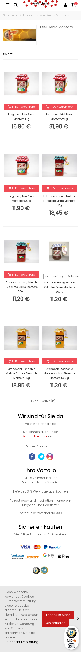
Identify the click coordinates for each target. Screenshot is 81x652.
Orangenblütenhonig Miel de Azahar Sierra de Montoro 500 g (59, 373)
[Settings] (65, 5)
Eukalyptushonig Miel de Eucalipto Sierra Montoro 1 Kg (59, 200)
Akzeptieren (55, 623)
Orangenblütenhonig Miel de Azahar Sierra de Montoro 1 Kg (21, 373)
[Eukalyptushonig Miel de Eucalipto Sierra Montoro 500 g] (21, 251)
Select (8, 54)
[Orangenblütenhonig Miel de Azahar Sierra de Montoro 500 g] (59, 338)
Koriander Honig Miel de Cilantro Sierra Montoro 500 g (59, 287)
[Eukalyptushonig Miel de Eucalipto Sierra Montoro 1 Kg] (59, 165)
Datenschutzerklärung (21, 642)
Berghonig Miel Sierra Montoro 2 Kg (59, 117)
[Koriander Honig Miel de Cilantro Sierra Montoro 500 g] (59, 251)
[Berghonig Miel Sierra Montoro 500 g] (21, 165)
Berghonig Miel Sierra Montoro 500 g (21, 198)
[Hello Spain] (40, 4)
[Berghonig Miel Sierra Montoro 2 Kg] (59, 84)
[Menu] (7, 5)
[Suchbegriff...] (15, 5)
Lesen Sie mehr (58, 615)
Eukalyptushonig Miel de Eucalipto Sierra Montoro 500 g (22, 286)
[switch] (71, 645)
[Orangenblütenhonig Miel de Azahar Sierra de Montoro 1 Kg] (21, 338)
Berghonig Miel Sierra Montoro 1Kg (21, 117)
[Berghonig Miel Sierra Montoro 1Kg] (21, 84)
